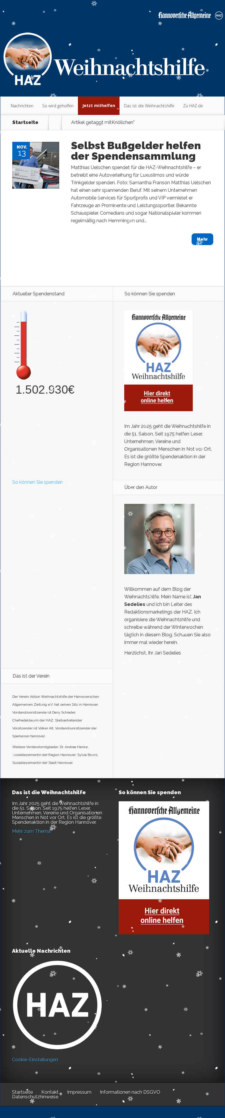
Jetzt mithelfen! (189, 1072)
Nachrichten (22, 105)
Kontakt (50, 1092)
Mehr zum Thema (31, 831)
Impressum (79, 1092)
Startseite (25, 122)
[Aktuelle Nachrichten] (57, 1005)
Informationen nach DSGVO (130, 1092)
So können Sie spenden (37, 482)
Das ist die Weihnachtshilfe (149, 105)
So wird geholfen (58, 105)
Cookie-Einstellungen (35, 1059)
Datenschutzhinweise (35, 1097)
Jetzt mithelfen (98, 105)
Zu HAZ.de (193, 105)
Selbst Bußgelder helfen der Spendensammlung (136, 150)
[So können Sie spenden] (158, 409)
